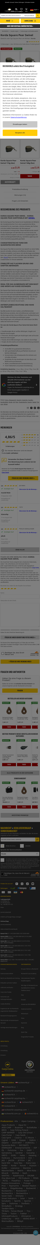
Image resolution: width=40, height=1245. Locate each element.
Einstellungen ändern (20, 124)
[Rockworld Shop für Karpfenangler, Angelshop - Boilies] (9, 10)
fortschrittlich (29, 16)
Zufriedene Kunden (29, 2)
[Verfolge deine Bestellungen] (16, 9)
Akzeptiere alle (20, 133)
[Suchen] (38, 16)
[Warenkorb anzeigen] (26, 9)
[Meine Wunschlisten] (21, 9)
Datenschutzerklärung (19, 117)
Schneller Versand (9, 2)
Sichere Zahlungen (19, 2)
